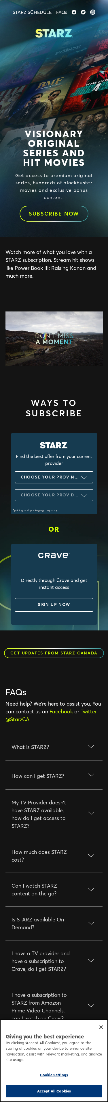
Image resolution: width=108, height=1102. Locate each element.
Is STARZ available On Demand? (38, 923)
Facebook (61, 711)
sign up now (54, 604)
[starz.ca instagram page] (92, 12)
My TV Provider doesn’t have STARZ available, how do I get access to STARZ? (39, 814)
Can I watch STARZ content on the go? (34, 889)
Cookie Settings (54, 1075)
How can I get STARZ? (38, 776)
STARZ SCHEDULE (32, 12)
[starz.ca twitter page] (83, 12)
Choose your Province (51, 477)
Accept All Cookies (54, 1091)
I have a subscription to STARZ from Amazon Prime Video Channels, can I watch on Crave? (39, 1007)
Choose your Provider (50, 495)
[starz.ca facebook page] (74, 12)
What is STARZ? (30, 747)
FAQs (61, 12)
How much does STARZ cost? (39, 856)
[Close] (101, 1027)
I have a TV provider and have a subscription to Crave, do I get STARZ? (41, 961)
